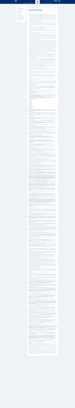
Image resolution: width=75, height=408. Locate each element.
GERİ (56, 6)
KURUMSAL (32, 6)
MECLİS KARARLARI (35, 6)
